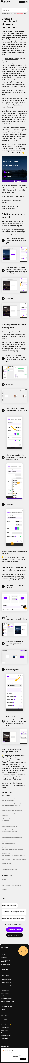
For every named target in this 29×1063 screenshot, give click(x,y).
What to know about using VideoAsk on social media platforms (13, 878)
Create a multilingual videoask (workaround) (11, 798)
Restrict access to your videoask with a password (12, 837)
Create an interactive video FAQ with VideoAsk (11, 885)
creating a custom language (12, 106)
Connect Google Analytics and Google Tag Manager (12, 849)
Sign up (22, 2)
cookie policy (15, 1056)
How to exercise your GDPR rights (9, 813)
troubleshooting (19, 13)
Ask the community (14, 935)
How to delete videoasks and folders (9, 869)
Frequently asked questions (7, 818)
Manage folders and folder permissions (10, 872)
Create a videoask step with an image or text (11, 805)
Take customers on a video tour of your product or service (14, 891)
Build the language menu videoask (13, 196)
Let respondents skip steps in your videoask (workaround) (14, 803)
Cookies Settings (15, 1058)
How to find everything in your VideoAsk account (12, 810)
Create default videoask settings (8, 843)
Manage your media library (7, 829)
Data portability (5, 815)
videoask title (6, 559)
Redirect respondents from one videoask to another (12, 808)
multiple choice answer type (12, 67)
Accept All (23, 1058)
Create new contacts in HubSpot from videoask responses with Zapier (14, 860)
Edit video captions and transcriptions (9, 831)
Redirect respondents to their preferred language (12, 207)
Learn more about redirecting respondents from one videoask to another (13, 785)
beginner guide (14, 234)
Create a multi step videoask (8, 800)
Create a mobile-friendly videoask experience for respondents (12, 888)
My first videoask (5, 820)
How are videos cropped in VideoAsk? (10, 826)
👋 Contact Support (14, 930)
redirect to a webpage (12, 59)
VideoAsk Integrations (6, 863)
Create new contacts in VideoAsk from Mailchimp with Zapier (13, 856)
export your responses (15, 136)
